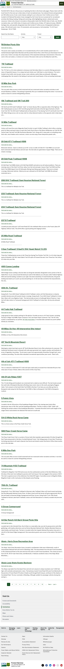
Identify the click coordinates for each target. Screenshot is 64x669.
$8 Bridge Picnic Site (10, 44)
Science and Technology (28, 629)
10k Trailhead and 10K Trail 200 (15, 101)
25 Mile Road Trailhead (11, 236)
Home (3, 7)
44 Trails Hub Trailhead (11, 309)
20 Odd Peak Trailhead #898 (14, 159)
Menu (61, 3)
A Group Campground (11, 506)
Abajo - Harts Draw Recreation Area (17, 541)
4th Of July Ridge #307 (11, 377)
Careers (3, 647)
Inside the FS (51, 628)
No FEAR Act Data (48, 647)
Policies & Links (5, 641)
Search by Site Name (7, 34)
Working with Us (35, 628)
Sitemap (3, 639)
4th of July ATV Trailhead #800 (15, 361)
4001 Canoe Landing (10, 266)
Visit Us (8, 7)
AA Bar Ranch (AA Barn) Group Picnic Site (19, 520)
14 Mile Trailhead (8, 122)
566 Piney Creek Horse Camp (14, 431)
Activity (23, 34)
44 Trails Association (29, 319)
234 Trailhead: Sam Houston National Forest (21, 207)
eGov (44, 644)
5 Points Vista (7, 398)
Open (23, 636)
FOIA (23, 639)
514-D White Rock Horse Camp (14, 417)
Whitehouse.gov (47, 641)
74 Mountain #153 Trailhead (13, 466)
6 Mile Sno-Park (8, 450)
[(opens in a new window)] (43, 665)
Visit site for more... (7, 48)
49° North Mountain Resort (13, 342)
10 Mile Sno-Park (8, 83)
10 (42, 584)
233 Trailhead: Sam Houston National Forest (21, 194)
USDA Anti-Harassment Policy (30, 650)
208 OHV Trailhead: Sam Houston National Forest (23, 180)
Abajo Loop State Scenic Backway (16, 563)
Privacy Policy (26, 644)
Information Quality (48, 636)
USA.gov (45, 639)
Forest (39, 34)
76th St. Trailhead (9, 485)
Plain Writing (4, 655)
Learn (18, 628)
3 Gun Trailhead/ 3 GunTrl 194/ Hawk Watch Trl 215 (24, 249)
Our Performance (6, 644)
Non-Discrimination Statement (30, 647)
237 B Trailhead (8, 220)
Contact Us (4, 636)
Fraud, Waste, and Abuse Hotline (10, 650)
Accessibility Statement (29, 641)
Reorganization (59, 628)
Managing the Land (12, 628)
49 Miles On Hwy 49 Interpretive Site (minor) (21, 329)
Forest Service (17, 3)
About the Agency (44, 628)
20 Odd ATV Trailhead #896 (13, 141)
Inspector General (6, 653)
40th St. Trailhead (9, 288)
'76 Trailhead (7, 64)
